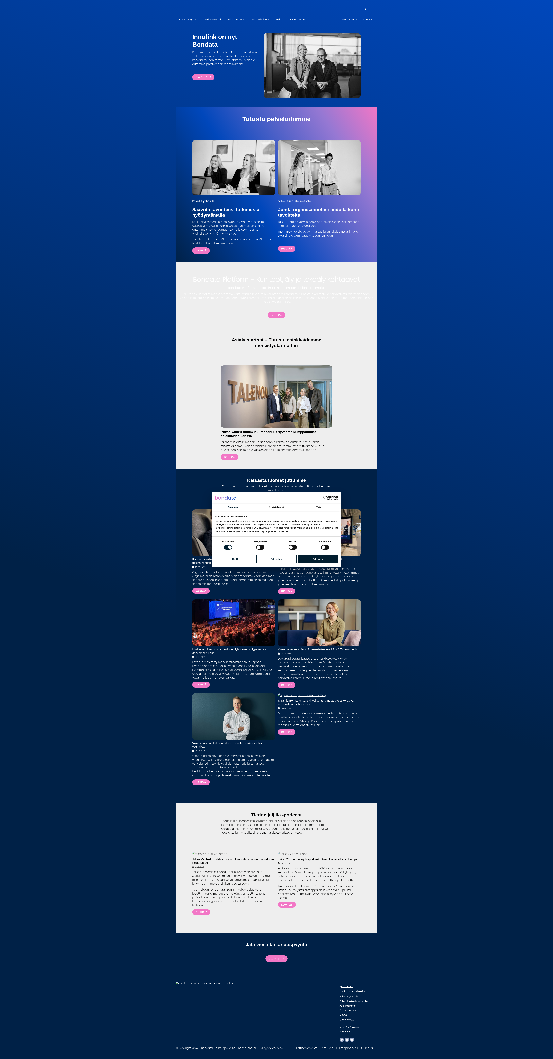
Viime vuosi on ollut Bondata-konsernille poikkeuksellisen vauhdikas (228, 745)
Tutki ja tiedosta (260, 19)
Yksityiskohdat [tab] (276, 507)
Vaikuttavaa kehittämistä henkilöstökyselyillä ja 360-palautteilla (317, 649)
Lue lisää (286, 248)
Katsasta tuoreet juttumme (276, 480)
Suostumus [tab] (233, 507)
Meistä (279, 19)
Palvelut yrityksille (349, 996)
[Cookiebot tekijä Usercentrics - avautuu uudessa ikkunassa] (325, 498)
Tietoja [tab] (319, 507)
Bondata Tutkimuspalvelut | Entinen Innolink (197, 9)
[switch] (260, 547)
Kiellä (235, 559)
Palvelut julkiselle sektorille (354, 1001)
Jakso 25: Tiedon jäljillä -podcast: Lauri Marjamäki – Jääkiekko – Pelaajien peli (233, 861)
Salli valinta (276, 559)
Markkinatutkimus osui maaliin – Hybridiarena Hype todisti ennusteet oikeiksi (229, 651)
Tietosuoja (326, 1048)
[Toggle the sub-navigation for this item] (200, 19)
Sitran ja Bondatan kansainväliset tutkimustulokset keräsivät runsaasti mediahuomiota (316, 702)
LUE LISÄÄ (201, 250)
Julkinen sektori (212, 19)
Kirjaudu (368, 1048)
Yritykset (192, 19)
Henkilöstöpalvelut (351, 20)
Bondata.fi (368, 20)
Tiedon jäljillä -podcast (276, 814)
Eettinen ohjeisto (306, 1048)
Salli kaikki (318, 559)
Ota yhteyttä (297, 19)
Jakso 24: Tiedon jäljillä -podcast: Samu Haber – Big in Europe (317, 859)
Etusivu (182, 19)
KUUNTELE (201, 912)
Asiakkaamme (236, 19)
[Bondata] (204, 983)
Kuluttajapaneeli (347, 1048)
